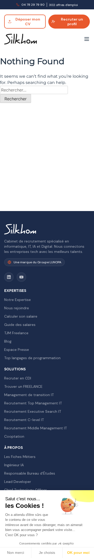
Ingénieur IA (14, 465)
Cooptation (14, 436)
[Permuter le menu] (87, 39)
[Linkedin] (9, 277)
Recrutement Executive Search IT (32, 411)
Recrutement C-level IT (24, 419)
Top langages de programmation (32, 358)
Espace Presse (16, 349)
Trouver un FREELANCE (23, 386)
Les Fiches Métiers (20, 456)
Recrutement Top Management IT (33, 403)
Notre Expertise (17, 299)
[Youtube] (21, 277)
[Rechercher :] (34, 90)
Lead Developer (17, 481)
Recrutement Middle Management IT (35, 428)
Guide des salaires (20, 324)
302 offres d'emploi (63, 5)
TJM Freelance (16, 333)
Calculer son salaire (20, 316)
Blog (7, 341)
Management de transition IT (29, 394)
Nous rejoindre (16, 308)
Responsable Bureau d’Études (29, 473)
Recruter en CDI (17, 378)
